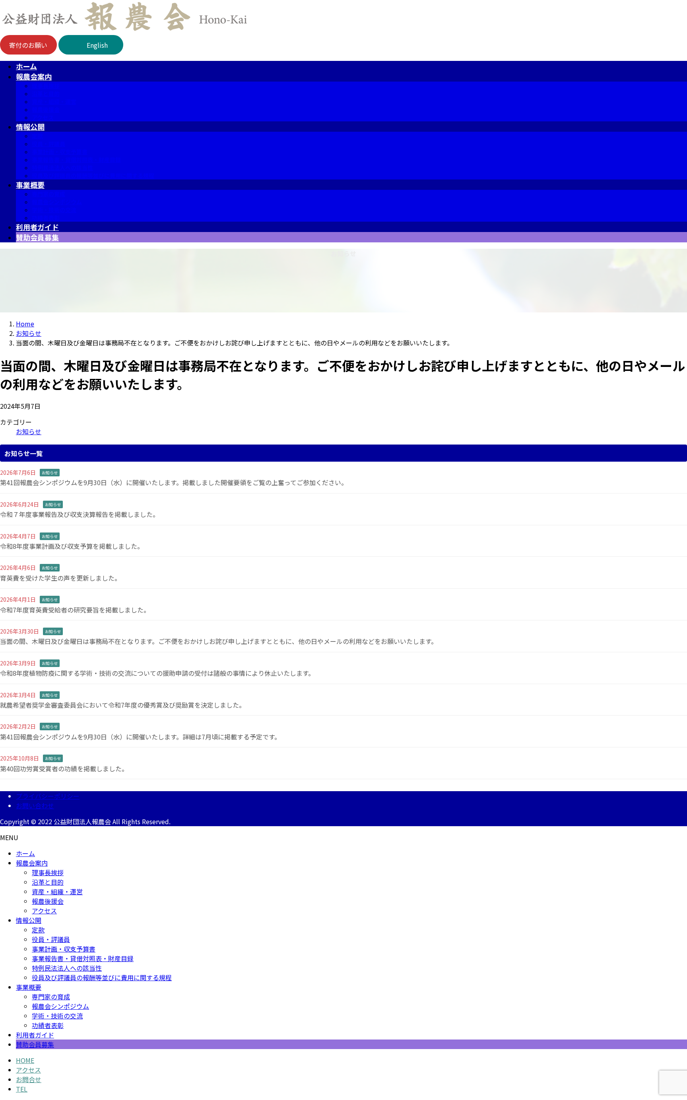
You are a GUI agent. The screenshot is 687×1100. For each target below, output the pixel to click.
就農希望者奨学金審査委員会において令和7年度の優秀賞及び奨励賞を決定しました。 (122, 705)
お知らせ (28, 431)
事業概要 (28, 987)
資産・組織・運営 (54, 101)
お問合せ (28, 1079)
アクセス (43, 117)
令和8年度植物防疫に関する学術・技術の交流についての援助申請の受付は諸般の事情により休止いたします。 (157, 673)
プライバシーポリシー (48, 796)
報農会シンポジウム (57, 202)
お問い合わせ (35, 805)
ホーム (25, 853)
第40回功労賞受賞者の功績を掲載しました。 (64, 768)
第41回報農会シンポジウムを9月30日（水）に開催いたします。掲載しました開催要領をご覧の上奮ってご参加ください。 (173, 482)
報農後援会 (46, 109)
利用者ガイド (35, 1035)
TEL (21, 1089)
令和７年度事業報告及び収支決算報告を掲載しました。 (79, 514)
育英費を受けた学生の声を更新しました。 (60, 578)
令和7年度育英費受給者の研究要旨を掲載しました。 (75, 609)
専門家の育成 (48, 194)
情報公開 (28, 920)
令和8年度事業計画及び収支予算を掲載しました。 (72, 546)
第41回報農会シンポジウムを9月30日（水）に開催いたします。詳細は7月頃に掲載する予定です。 (140, 736)
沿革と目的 (46, 94)
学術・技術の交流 (54, 210)
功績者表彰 (46, 218)
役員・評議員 (48, 144)
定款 (37, 136)
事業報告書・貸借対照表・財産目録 (76, 160)
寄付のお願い (28, 45)
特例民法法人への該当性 (62, 168)
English (97, 45)
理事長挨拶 (46, 86)
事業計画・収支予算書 (59, 152)
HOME (25, 1060)
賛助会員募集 (35, 1044)
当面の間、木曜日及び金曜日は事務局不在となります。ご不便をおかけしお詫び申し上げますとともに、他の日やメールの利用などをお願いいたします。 (218, 641)
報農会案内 (32, 863)
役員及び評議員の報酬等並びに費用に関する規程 (93, 175)
